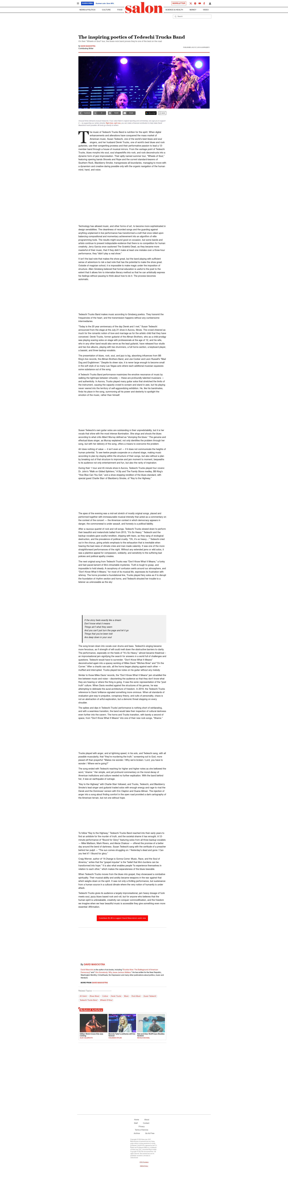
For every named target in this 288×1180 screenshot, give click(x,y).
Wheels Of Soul (106, 1000)
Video (206, 10)
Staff (136, 1123)
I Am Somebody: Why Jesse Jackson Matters (113, 972)
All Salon (83, 996)
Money (193, 10)
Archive (137, 1133)
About (146, 1120)
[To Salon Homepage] (144, 7)
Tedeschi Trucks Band (88, 1000)
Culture (106, 10)
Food (120, 10)
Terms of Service (141, 1130)
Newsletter (178, 3)
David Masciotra (88, 46)
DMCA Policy (144, 1166)
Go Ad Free (149, 1133)
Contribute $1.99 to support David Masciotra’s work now (122, 918)
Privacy (142, 1127)
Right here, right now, (113, 123)
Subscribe (87, 3)
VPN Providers (144, 1162)
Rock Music (136, 996)
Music (126, 996)
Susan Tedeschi (149, 996)
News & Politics (87, 10)
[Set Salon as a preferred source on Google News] (151, 113)
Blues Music (94, 996)
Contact (146, 1123)
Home (136, 1120)
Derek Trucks (116, 996)
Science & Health (174, 10)
